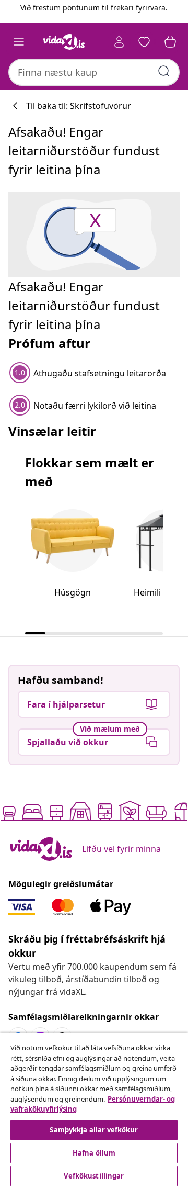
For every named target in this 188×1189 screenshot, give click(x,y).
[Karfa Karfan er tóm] (170, 41)
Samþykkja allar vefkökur (94, 1130)
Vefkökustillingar (94, 1176)
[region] (94, 1111)
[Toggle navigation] (18, 41)
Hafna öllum (94, 1153)
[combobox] (94, 72)
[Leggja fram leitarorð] (164, 71)
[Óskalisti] (144, 41)
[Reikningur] (119, 41)
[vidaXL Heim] (64, 42)
